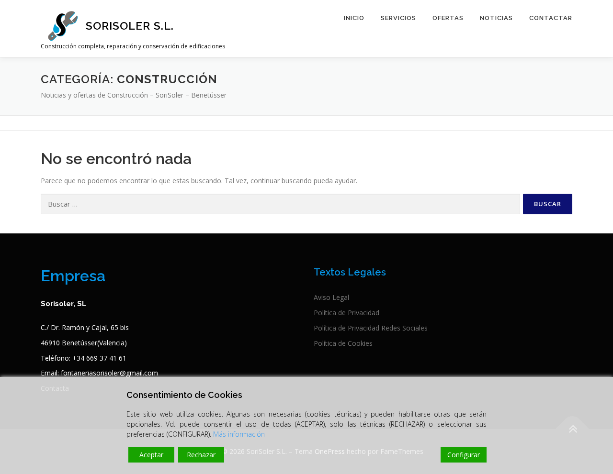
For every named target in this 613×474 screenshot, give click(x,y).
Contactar (550, 18)
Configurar (463, 454)
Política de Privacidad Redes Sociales (371, 327)
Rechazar (201, 454)
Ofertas (448, 18)
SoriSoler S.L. (130, 25)
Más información (239, 434)
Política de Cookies (343, 343)
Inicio (354, 18)
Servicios (398, 18)
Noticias (496, 18)
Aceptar (151, 454)
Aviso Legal (331, 297)
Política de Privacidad (346, 312)
